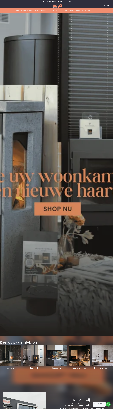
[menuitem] (16, 10)
